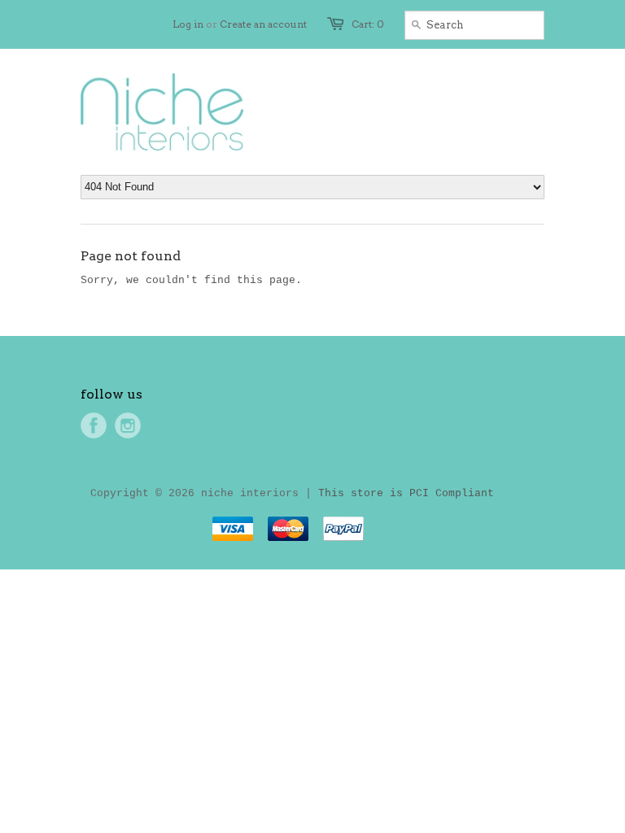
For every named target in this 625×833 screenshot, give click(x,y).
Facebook (94, 425)
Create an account (263, 24)
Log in (188, 24)
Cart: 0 (368, 24)
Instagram (128, 425)
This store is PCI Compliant (406, 493)
